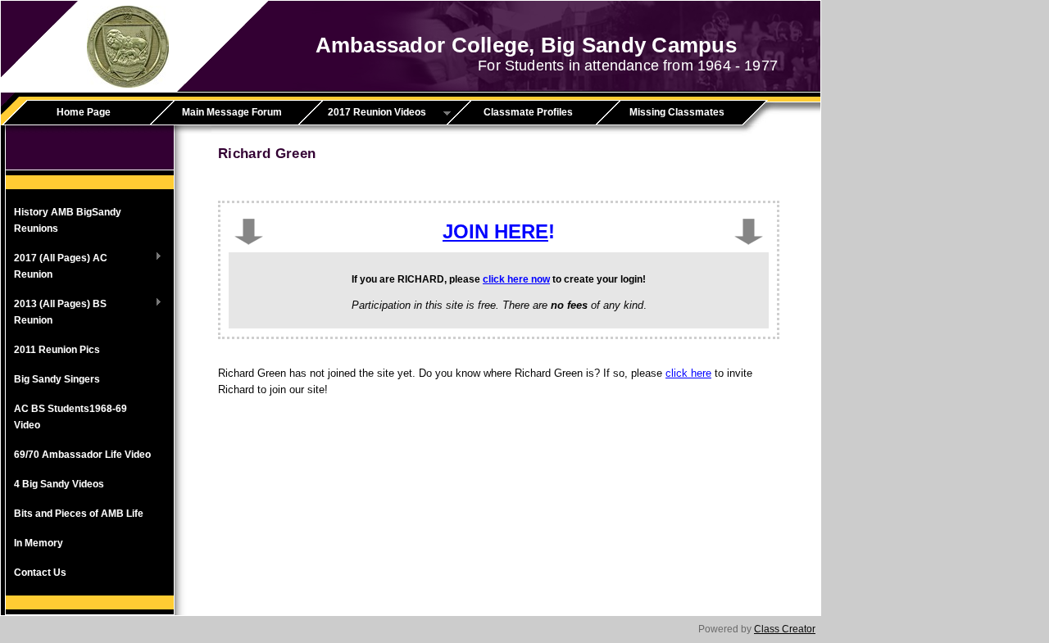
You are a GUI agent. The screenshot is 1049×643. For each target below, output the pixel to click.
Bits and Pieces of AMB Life (78, 513)
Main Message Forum (232, 112)
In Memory (38, 543)
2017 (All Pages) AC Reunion (56, 266)
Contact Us (40, 572)
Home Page (84, 112)
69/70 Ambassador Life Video (82, 454)
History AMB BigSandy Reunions (67, 220)
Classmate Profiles (528, 112)
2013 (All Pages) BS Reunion (56, 312)
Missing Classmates (676, 112)
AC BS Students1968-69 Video (70, 417)
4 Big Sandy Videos (59, 484)
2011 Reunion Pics (57, 349)
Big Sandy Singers (57, 379)
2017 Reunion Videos (368, 113)
